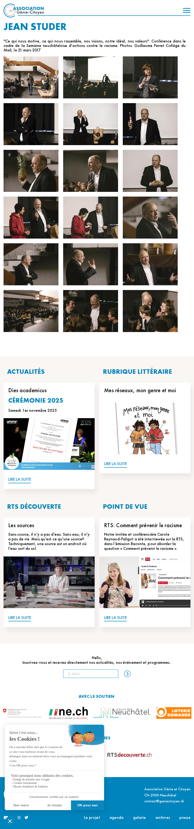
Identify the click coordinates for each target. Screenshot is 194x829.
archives (162, 817)
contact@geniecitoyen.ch (164, 801)
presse (184, 817)
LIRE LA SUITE (19, 479)
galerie (139, 817)
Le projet (92, 817)
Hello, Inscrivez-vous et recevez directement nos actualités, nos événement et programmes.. (97, 660)
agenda (117, 817)
